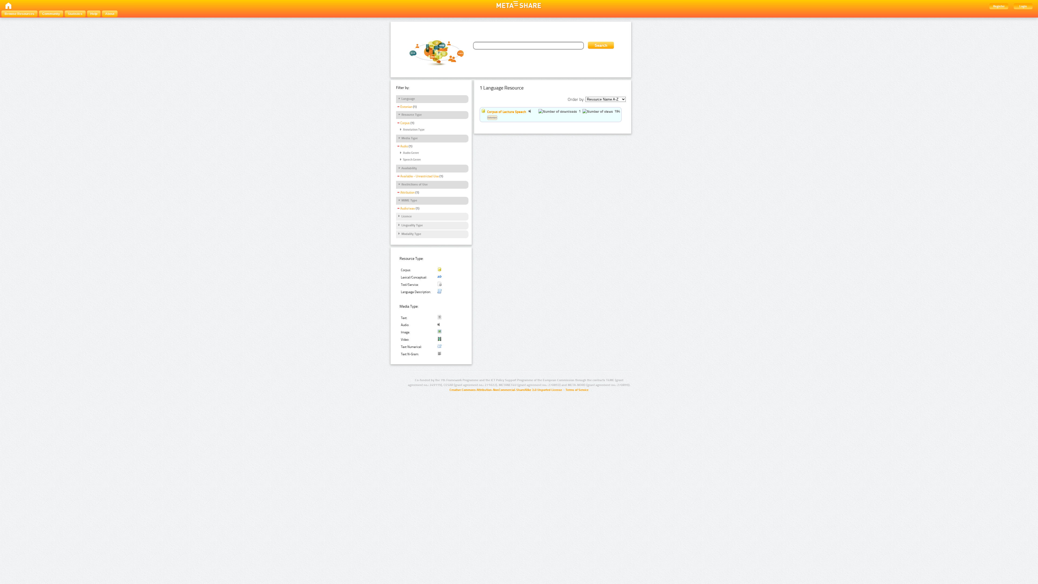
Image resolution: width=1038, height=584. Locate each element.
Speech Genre (412, 159)
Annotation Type (414, 129)
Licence (406, 216)
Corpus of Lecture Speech (506, 112)
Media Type (409, 138)
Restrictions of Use (414, 184)
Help (93, 14)
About (109, 14)
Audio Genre (411, 153)
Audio (404, 146)
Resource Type (411, 115)
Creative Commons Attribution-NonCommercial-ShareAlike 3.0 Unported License (506, 390)
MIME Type (409, 200)
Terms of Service (576, 390)
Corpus (405, 123)
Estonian (406, 107)
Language (408, 99)
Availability (409, 168)
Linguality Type (412, 225)
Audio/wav (407, 208)
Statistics (75, 14)
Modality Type (411, 234)
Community (51, 14)
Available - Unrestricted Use (419, 176)
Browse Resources (19, 14)
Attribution (407, 192)
